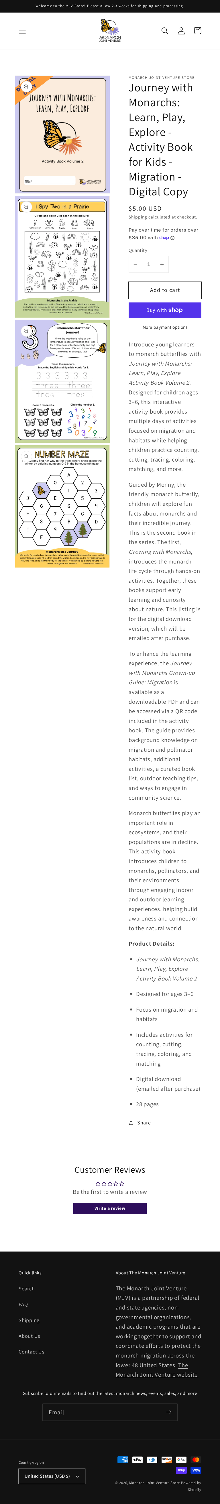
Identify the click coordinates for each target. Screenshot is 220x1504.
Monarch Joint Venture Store (154, 1482)
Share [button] (144, 1122)
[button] (22, 31)
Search (27, 1288)
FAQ (23, 1304)
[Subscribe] (169, 1412)
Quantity (138, 250)
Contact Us (32, 1351)
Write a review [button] (110, 1208)
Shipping (138, 217)
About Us (29, 1335)
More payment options (165, 327)
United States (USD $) (47, 1476)
